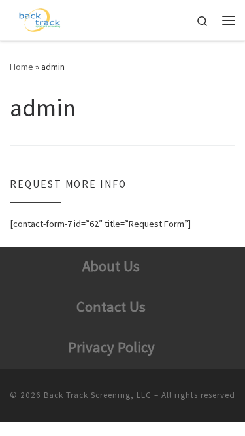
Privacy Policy (111, 347)
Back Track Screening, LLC (98, 395)
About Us (111, 266)
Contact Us (111, 306)
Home (21, 67)
